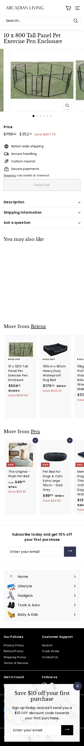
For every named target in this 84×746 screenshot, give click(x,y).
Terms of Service (16, 663)
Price (8, 127)
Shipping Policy (15, 657)
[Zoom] (67, 105)
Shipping (10, 175)
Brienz (38, 326)
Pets (35, 431)
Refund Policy (13, 651)
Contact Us (50, 657)
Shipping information (23, 212)
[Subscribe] (70, 552)
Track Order (51, 651)
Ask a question (17, 222)
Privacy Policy (14, 645)
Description (14, 202)
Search (47, 645)
